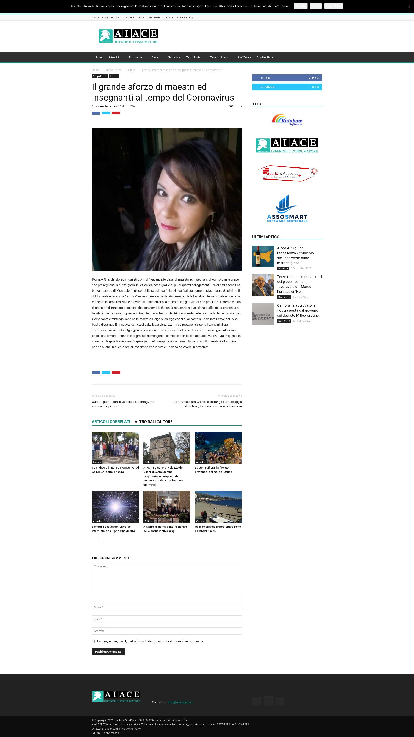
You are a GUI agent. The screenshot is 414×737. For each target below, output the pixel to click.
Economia (135, 57)
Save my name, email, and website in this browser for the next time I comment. (150, 641)
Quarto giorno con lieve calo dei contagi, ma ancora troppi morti (123, 404)
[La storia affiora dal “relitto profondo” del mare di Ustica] (218, 448)
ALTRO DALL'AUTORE (153, 421)
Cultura (130, 70)
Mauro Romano (105, 106)
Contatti (168, 17)
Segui (315, 86)
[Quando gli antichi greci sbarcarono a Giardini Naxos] (218, 507)
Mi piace (313, 77)
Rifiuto (316, 6)
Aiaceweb (154, 17)
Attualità (114, 57)
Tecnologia (193, 57)
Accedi (130, 17)
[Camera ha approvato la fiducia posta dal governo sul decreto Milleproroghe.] (263, 314)
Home (140, 17)
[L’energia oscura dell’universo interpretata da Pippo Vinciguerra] (115, 507)
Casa (155, 57)
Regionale (284, 296)
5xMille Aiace (265, 57)
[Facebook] (309, 17)
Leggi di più (333, 6)
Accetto (300, 6)
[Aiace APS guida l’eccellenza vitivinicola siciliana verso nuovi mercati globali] (263, 256)
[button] (317, 54)
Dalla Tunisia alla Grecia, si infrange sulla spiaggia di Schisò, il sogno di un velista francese (207, 404)
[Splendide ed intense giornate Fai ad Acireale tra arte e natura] (115, 448)
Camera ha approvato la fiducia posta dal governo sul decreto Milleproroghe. (298, 310)
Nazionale (284, 320)
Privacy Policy (185, 17)
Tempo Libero (219, 57)
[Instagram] (314, 17)
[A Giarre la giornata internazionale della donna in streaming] (166, 507)
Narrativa (174, 57)
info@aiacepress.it (180, 702)
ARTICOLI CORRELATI (111, 421)
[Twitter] (319, 17)
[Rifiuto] (408, 6)
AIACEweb (244, 57)
